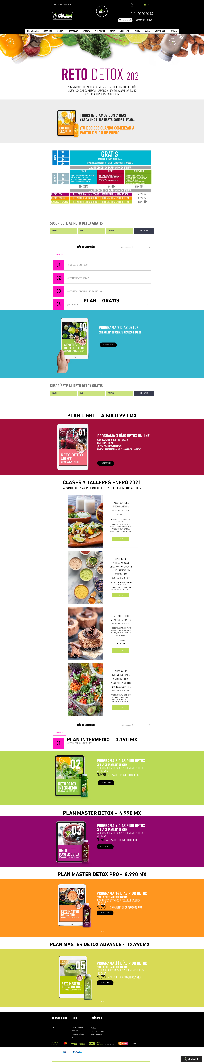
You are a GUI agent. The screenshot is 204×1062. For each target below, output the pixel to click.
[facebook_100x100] (139, 13)
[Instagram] (127, 372)
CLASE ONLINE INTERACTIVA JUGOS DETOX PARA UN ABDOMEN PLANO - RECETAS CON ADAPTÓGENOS (121, 567)
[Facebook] (122, 372)
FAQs (73, 5)
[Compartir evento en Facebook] (117, 644)
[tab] (59, 254)
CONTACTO (132, 13)
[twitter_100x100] (143, 13)
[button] (132, 4)
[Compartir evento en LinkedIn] (124, 644)
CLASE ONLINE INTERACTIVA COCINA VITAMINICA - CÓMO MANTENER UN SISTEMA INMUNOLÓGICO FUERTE (121, 679)
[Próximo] (190, 344)
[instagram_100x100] (151, 13)
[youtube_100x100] (147, 13)
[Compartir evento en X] (120, 644)
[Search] (152, 17)
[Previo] (14, 344)
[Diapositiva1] (101, 931)
